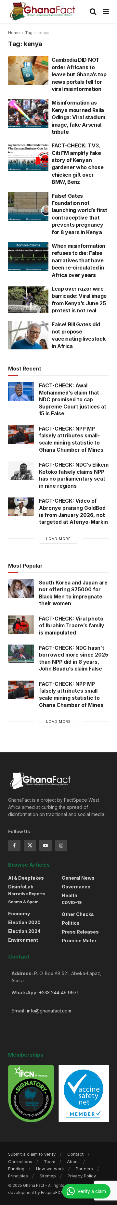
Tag (28, 32)
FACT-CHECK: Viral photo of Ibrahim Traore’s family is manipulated (71, 626)
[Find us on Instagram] (61, 845)
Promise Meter (79, 940)
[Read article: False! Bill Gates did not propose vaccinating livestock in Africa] (28, 335)
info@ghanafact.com (49, 1010)
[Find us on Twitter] (30, 845)
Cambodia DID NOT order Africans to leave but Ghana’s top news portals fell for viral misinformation (79, 74)
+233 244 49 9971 (58, 992)
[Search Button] (93, 11)
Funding (16, 1168)
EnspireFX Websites (60, 1192)
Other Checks (78, 914)
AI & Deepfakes (26, 878)
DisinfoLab (20, 886)
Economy (19, 913)
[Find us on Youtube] (45, 845)
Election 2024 (24, 931)
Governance (76, 886)
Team (49, 1161)
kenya (43, 32)
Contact (75, 1154)
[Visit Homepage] (43, 11)
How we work (50, 1168)
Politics (71, 923)
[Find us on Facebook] (14, 845)
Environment (23, 940)
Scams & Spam (23, 901)
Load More (58, 538)
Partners (84, 1168)
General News (78, 878)
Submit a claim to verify (32, 1154)
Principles (18, 1175)
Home (14, 32)
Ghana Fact (33, 1185)
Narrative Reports (26, 893)
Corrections (20, 1161)
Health (69, 895)
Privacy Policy (82, 1175)
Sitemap (48, 1175)
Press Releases (80, 932)
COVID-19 (72, 902)
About (73, 1161)
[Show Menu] (106, 11)
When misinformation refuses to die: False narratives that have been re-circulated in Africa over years (78, 260)
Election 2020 (24, 922)
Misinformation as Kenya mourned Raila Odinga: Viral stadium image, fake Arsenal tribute (78, 117)
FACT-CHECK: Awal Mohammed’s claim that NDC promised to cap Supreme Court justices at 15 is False (72, 400)
